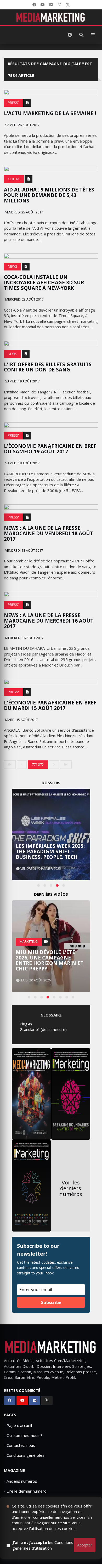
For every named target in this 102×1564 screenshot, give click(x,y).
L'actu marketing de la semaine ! (50, 113)
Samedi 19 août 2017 (21, 381)
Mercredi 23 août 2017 (23, 299)
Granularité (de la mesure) (43, 1029)
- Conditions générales (24, 1455)
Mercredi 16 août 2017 (23, 638)
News (12, 266)
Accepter (84, 1545)
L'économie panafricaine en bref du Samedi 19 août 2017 (50, 449)
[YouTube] (43, 5)
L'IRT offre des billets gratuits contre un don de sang (48, 367)
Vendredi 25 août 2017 (23, 212)
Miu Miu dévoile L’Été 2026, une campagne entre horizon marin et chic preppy (49, 960)
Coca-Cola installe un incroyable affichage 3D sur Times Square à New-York (44, 282)
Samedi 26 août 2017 (21, 125)
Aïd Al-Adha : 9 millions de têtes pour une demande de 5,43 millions (49, 195)
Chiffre (14, 179)
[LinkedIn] (51, 5)
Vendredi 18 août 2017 (23, 550)
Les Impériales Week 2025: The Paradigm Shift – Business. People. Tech (50, 851)
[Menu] (93, 35)
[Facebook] (34, 5)
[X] (68, 5)
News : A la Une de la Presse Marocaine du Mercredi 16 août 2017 (48, 621)
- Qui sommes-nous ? (23, 1435)
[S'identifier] (70, 35)
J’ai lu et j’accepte (43, 1545)
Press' (13, 102)
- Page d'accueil (18, 1425)
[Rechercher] (81, 35)
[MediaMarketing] (51, 17)
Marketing (29, 941)
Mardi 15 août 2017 (21, 720)
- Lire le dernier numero (25, 1491)
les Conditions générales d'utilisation (43, 1545)
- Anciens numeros (20, 1481)
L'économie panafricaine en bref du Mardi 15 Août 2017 (50, 705)
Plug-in (26, 1023)
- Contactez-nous (19, 1445)
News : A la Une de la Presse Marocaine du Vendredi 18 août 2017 (48, 533)
